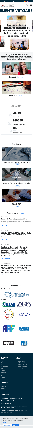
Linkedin (3, 388)
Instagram (3, 390)
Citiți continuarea (6, 225)
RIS (2, 361)
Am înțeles (15, 425)
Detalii (17, 164)
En (27, 1)
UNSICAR (3, 372)
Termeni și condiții (22, 366)
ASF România (4, 366)
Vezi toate (20, 77)
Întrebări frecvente (22, 369)
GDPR (4, 423)
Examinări (3, 363)
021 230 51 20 (8, 1)
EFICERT (3, 377)
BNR (2, 368)
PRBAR (3, 374)
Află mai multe (7, 425)
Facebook (3, 386)
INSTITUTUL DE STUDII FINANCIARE (11, 5)
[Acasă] (5, 5)
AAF (2, 376)
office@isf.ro (18, 1)
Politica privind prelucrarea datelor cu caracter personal (23, 363)
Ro (24, 1)
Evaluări (3, 364)
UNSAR (3, 370)
